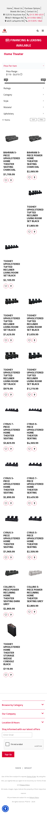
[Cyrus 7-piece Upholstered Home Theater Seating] (11, 410)
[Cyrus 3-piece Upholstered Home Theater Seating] (11, 518)
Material (7, 107)
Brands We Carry (17, 11)
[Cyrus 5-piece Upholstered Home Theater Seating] (11, 464)
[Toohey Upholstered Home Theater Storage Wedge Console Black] (11, 630)
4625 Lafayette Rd (15, 20)
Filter (41, 119)
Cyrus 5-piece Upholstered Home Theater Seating (11, 485)
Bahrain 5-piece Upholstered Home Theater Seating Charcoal (11, 161)
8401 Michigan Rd (15, 17)
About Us (18, 8)
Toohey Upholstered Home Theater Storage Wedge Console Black (11, 654)
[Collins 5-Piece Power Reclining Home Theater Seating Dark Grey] (11, 573)
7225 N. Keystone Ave (15, 14)
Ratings (7, 88)
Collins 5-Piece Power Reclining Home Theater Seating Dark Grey (11, 595)
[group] (10, 180)
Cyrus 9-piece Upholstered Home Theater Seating (35, 431)
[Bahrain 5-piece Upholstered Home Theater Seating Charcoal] (11, 138)
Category (8, 94)
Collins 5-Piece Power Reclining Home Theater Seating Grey (35, 594)
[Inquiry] (11, 180)
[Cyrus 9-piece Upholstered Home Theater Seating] (35, 410)
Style (6, 101)
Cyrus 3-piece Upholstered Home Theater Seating (11, 539)
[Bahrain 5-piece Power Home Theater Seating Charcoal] (35, 138)
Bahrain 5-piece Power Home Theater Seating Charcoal (34, 159)
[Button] (43, 31)
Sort (33, 119)
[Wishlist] (6, 180)
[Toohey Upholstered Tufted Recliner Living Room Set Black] (35, 193)
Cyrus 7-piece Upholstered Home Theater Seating (11, 431)
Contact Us (32, 11)
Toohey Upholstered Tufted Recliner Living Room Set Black (35, 214)
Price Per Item (10, 66)
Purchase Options (32, 8)
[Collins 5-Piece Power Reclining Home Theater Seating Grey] (35, 573)
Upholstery (9, 113)
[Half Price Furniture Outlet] (13, 31)
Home (9, 8)
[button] (5, 808)
